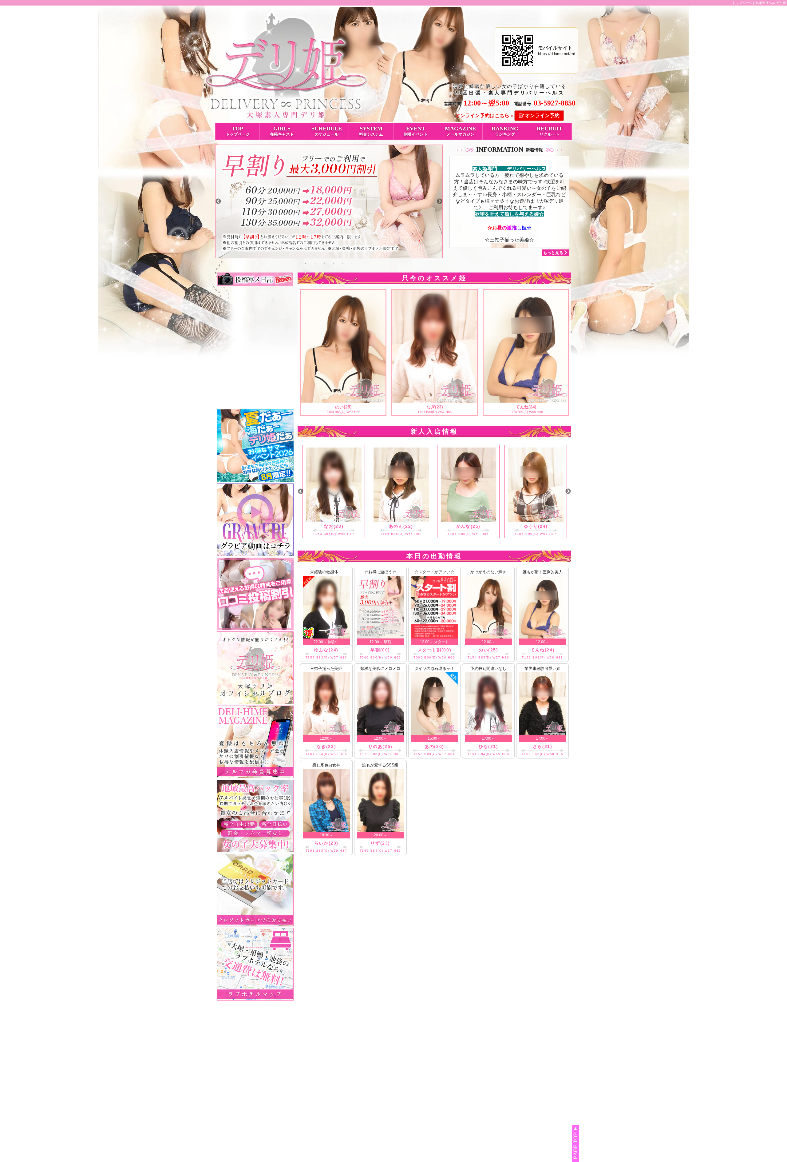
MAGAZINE (460, 131)
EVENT (416, 131)
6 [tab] (352, 263)
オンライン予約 (542, 115)
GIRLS (282, 131)
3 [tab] (324, 263)
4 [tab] (333, 263)
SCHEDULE (326, 131)
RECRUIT (549, 131)
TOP (238, 131)
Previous (218, 201)
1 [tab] (306, 263)
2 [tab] (315, 263)
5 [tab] (343, 263)
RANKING (505, 131)
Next (440, 201)
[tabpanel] (329, 201)
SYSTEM (371, 131)
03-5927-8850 (554, 103)
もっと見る (553, 252)
